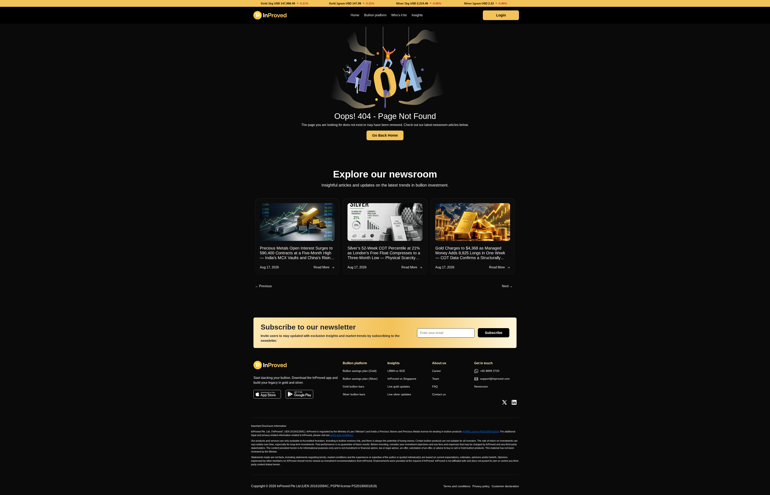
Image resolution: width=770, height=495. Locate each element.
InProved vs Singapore (401, 378)
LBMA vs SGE (396, 370)
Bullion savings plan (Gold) (360, 370)
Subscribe (493, 333)
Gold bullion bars (353, 386)
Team (435, 378)
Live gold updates (398, 386)
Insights (417, 15)
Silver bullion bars (354, 394)
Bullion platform (375, 15)
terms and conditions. (342, 435)
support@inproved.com (494, 378)
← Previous (263, 286)
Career (436, 370)
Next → (507, 286)
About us (439, 363)
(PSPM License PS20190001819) (480, 431)
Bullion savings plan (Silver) (360, 378)
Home (355, 15)
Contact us (439, 394)
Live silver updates (399, 394)
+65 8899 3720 (489, 370)
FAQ (435, 386)
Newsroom (481, 386)
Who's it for (399, 15)
